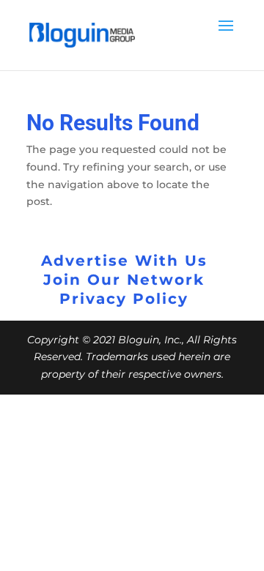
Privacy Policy (123, 298)
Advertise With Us (124, 260)
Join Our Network (124, 279)
